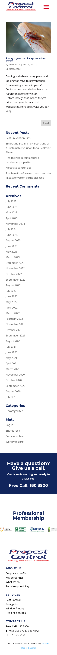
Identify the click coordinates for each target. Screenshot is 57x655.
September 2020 (15, 386)
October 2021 (14, 330)
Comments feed (15, 436)
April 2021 (12, 363)
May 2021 (11, 358)
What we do (13, 582)
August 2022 (13, 285)
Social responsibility (17, 586)
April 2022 (12, 307)
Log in (9, 425)
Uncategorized (13, 68)
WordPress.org (15, 441)
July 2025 (11, 201)
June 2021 (11, 352)
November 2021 (15, 324)
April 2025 (12, 218)
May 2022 (11, 302)
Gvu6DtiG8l (14, 64)
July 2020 (11, 397)
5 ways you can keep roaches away (26, 60)
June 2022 (11, 296)
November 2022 (15, 268)
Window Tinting (15, 608)
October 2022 (14, 274)
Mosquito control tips (18, 167)
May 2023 (11, 251)
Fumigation (12, 604)
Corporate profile (16, 573)
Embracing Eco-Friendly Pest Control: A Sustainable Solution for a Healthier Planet (28, 148)
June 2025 (11, 207)
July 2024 (11, 229)
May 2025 (11, 212)
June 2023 (11, 246)
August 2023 (13, 240)
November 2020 (15, 374)
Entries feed (13, 430)
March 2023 (13, 257)
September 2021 (15, 335)
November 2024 (15, 223)
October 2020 (14, 380)
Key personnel (14, 577)
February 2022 (14, 318)
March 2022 (13, 313)
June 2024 (11, 235)
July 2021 (11, 346)
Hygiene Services (16, 613)
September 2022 (15, 279)
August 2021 (13, 341)
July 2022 (11, 290)
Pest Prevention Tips (18, 138)
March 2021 (13, 369)
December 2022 (15, 263)
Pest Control (13, 600)
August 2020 (13, 391)
